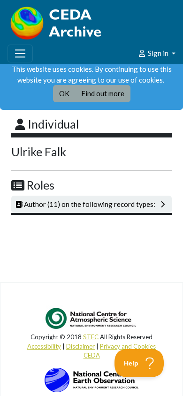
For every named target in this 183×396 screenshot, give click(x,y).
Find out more (102, 93)
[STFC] (91, 379)
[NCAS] (91, 318)
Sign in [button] (158, 53)
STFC (91, 337)
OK (64, 93)
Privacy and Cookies (128, 346)
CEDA (92, 355)
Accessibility (44, 346)
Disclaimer (80, 346)
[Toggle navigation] (20, 53)
